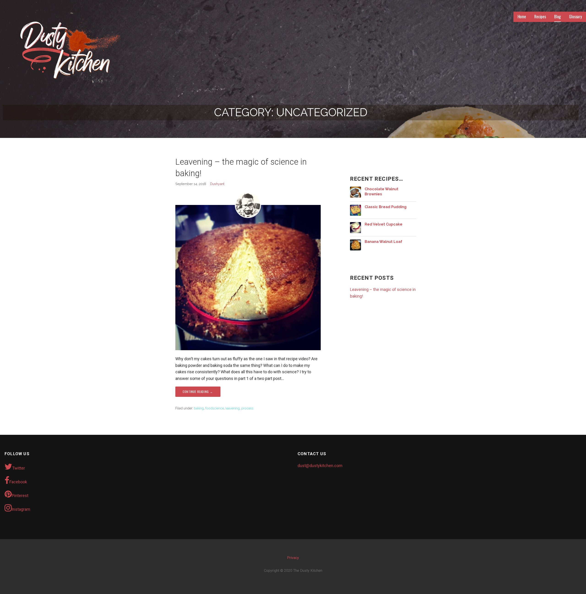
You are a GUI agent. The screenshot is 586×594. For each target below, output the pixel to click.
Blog (557, 16)
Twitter (18, 468)
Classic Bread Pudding (386, 207)
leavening (232, 408)
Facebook (18, 481)
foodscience (214, 408)
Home (522, 16)
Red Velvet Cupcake (383, 224)
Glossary (575, 16)
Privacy (293, 558)
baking (199, 408)
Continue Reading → (198, 391)
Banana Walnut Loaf (383, 241)
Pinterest (20, 495)
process (247, 408)
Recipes (540, 16)
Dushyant (217, 184)
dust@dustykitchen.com (320, 465)
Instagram (21, 509)
